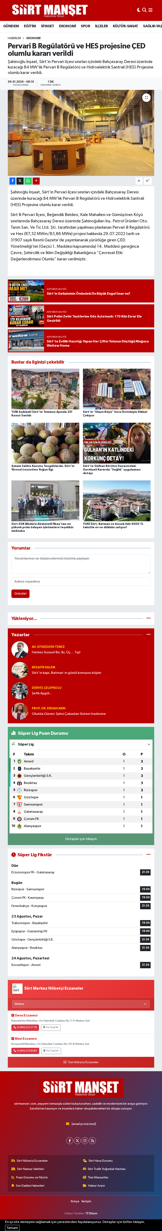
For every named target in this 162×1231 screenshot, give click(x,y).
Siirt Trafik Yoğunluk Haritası (107, 1169)
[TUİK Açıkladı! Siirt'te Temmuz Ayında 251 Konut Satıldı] (45, 389)
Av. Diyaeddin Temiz (48, 646)
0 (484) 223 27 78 (27, 1027)
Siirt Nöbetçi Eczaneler (32, 1160)
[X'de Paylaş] (20, 181)
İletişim (86, 1201)
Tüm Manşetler (98, 1177)
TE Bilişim (91, 1213)
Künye (75, 1201)
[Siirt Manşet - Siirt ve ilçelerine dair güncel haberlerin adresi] (50, 10)
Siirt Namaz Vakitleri (30, 1169)
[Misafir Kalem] (19, 670)
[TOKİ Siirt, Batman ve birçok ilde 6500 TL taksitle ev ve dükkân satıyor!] (117, 501)
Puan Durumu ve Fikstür (32, 1177)
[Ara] (144, 10)
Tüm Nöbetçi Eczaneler (83, 1062)
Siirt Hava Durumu (101, 1160)
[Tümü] (149, 618)
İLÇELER (101, 26)
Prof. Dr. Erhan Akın (48, 708)
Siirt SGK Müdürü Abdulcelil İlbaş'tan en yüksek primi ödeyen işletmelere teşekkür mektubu (42, 527)
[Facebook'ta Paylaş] (12, 181)
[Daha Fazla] (36, 181)
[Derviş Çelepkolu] (19, 690)
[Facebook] (69, 1140)
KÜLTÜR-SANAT (125, 26)
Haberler (14, 38)
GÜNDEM (11, 26)
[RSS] (92, 1140)
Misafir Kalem (43, 667)
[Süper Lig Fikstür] (149, 855)
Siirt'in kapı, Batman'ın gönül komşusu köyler (66, 673)
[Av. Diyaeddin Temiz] (19, 649)
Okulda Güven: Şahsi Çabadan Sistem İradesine (69, 714)
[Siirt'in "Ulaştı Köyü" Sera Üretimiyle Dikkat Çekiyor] (117, 389)
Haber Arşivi (96, 1185)
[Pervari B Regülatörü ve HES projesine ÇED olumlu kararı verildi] (81, 133)
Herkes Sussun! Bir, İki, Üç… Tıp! (56, 652)
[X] (77, 1140)
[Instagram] (84, 1140)
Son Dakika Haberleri (30, 1185)
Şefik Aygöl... (42, 693)
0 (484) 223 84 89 (27, 1051)
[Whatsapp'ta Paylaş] (28, 181)
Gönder (20, 593)
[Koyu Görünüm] (138, 10)
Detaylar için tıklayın (81, 839)
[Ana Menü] (150, 10)
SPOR (85, 26)
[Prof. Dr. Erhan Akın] (19, 711)
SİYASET (47, 26)
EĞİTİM (30, 26)
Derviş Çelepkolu (46, 687)
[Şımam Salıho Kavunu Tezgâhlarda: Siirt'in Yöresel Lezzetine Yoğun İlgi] (45, 443)
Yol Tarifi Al (52, 1027)
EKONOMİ (67, 26)
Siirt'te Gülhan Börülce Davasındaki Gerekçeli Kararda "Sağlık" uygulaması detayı (111, 470)
